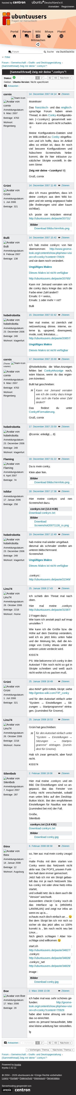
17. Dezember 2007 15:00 (42, 359)
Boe (6, 991)
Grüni (7, 186)
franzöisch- (42, 107)
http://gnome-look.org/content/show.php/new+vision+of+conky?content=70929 (50, 1006)
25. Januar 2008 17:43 (41, 588)
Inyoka (17, 1064)
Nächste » (65, 77)
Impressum (39, 1078)
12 (15, 867)
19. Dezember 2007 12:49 (42, 534)
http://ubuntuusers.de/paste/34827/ (49, 950)
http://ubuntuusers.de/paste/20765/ (49, 278)
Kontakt (14, 1078)
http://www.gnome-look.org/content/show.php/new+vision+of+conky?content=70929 (50, 253)
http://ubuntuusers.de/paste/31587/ (49, 610)
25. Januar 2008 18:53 (41, 719)
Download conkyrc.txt (42, 513)
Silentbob (10, 773)
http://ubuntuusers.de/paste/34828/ (49, 958)
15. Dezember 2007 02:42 (42, 314)
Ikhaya (49, 31)
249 (16, 336)
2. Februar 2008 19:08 (40, 773)
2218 (16, 609)
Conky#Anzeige (53, 370)
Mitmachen (38, 40)
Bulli (6, 238)
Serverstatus (53, 1078)
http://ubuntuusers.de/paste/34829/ (49, 966)
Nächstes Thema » (63, 1049)
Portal (14, 31)
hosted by (7, 2)
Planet (61, 31)
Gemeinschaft (18, 62)
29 (15, 1008)
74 (15, 480)
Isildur (8, 491)
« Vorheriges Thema (38, 1049)
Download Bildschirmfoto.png (51, 228)
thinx (7, 846)
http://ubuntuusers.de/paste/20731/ (49, 218)
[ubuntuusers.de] (25, 19)
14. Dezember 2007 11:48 (42, 185)
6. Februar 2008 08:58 (40, 846)
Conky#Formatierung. (42, 412)
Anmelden (53, 6)
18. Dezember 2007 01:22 (42, 459)
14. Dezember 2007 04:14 (42, 94)
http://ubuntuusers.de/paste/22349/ (49, 579)
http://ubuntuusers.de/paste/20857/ (49, 338)
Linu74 (8, 589)
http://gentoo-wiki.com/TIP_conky (49, 693)
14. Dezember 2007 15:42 (42, 237)
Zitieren (65, 94)
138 (16, 258)
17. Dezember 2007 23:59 (42, 426)
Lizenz (5, 1078)
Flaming (9, 459)
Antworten (13, 86)
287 (16, 794)
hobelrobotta (12, 315)
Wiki (38, 31)
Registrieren (67, 6)
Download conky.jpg (46, 837)
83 (55, 77)
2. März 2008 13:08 (39, 990)
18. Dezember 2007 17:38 (42, 491)
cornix (8, 94)
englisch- (66, 107)
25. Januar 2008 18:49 (41, 681)
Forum (27, 31)
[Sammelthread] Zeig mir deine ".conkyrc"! (24, 66)
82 (50, 77)
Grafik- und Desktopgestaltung (44, 62)
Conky (52, 115)
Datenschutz (26, 1078)
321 (16, 206)
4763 (16, 118)
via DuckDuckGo (65, 51)
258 (16, 504)
